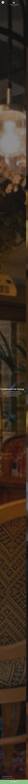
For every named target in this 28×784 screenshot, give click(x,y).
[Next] (25, 392)
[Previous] (3, 392)
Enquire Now (13, 397)
